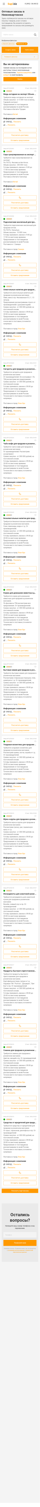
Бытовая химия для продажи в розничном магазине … (19, 670)
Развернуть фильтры (10, 57)
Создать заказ (10, 50)
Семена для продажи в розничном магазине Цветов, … (19, 1050)
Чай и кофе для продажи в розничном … (19, 443)
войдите (6, 75)
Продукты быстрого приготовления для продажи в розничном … (19, 971)
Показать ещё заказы (20, 1191)
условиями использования (16, 1250)
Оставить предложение (20, 140)
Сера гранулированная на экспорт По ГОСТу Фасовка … (19, 154)
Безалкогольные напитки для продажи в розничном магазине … (19, 518)
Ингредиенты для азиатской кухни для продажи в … (19, 894)
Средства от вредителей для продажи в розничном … (19, 1122)
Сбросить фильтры (8, 44)
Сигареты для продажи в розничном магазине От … (19, 369)
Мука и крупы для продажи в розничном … (19, 819)
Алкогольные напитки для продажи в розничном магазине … (19, 289)
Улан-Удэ (21, 329)
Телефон (8, 1235)
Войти (20, 79)
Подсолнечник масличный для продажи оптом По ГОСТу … (19, 222)
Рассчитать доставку (20, 135)
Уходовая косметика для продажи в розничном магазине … (19, 744)
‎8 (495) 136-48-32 (31, 4)
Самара (21, 249)
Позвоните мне (20, 1243)
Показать (17, 122)
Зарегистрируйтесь (24, 73)
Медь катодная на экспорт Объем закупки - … (19, 94)
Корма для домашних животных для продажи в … (19, 593)
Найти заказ (8, 35)
